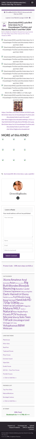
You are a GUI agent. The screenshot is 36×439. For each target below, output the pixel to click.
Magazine (27, 306)
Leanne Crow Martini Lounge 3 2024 (17, 18)
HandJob (30, 32)
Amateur (16, 279)
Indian (22, 303)
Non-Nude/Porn (20, 311)
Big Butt (15, 32)
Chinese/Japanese (11, 291)
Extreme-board (7, 359)
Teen (28, 317)
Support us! (11, 425)
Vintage (6, 323)
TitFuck (27, 33)
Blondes (13, 285)
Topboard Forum (8, 351)
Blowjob (20, 32)
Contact (31, 429)
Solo (22, 317)
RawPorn (6, 347)
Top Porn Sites (7, 389)
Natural (20, 33)
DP (20, 294)
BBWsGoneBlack (19, 283)
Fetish (5, 297)
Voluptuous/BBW (6, 35)
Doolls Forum (7, 366)
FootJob (10, 297)
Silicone (7, 317)
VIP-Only (13, 323)
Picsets (7, 314)
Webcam (7, 328)
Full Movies (19, 297)
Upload (32, 425)
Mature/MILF (13, 33)
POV (23, 33)
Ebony (25, 294)
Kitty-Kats (6, 343)
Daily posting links (26, 291)
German (11, 300)
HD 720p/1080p (6, 33)
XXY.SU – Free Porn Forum (11, 370)
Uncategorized (21, 319)
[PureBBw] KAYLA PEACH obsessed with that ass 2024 (19, 13)
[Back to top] (31, 434)
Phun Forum (6, 355)
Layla (26, 174)
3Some (6, 279)
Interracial (9, 305)
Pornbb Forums (7, 374)
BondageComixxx (8, 397)
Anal (24, 279)
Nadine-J (23, 309)
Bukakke (19, 289)
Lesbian (19, 305)
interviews (20, 174)
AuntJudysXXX (8, 174)
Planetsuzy (6, 340)
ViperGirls (6, 362)
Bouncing (25, 32)
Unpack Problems (14, 427)
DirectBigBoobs (7, 32)
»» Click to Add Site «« (9, 377)
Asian (12, 282)
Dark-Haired (10, 294)
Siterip (15, 317)
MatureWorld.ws (8, 393)
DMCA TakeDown (28, 427)
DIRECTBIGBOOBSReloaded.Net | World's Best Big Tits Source (14, 3)
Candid (26, 289)
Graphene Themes (15, 436)
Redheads (22, 314)
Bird (15, 174)
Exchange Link (22, 425)
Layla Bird (31, 174)
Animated (6, 283)
